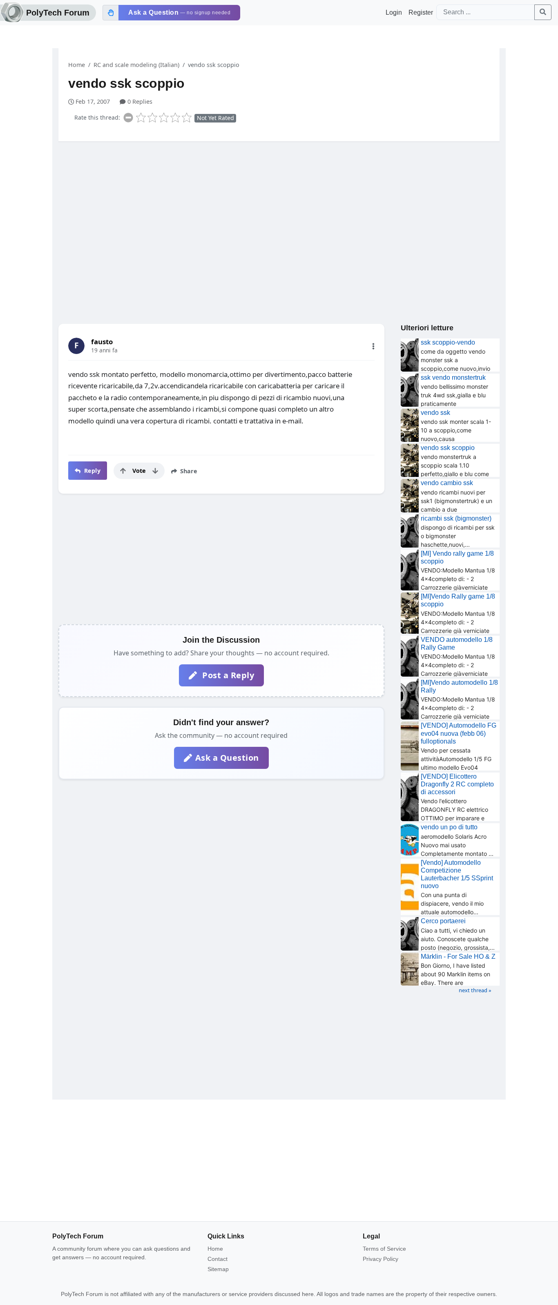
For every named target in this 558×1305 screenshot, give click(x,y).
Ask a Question (227, 757)
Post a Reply (227, 675)
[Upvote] (123, 470)
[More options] (373, 346)
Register (420, 12)
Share (188, 471)
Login (394, 12)
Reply (91, 470)
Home (76, 65)
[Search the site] (542, 12)
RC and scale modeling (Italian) (136, 65)
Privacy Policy (380, 1259)
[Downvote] (155, 470)
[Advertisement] (279, 211)
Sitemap (218, 1269)
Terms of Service (384, 1248)
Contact (218, 1259)
